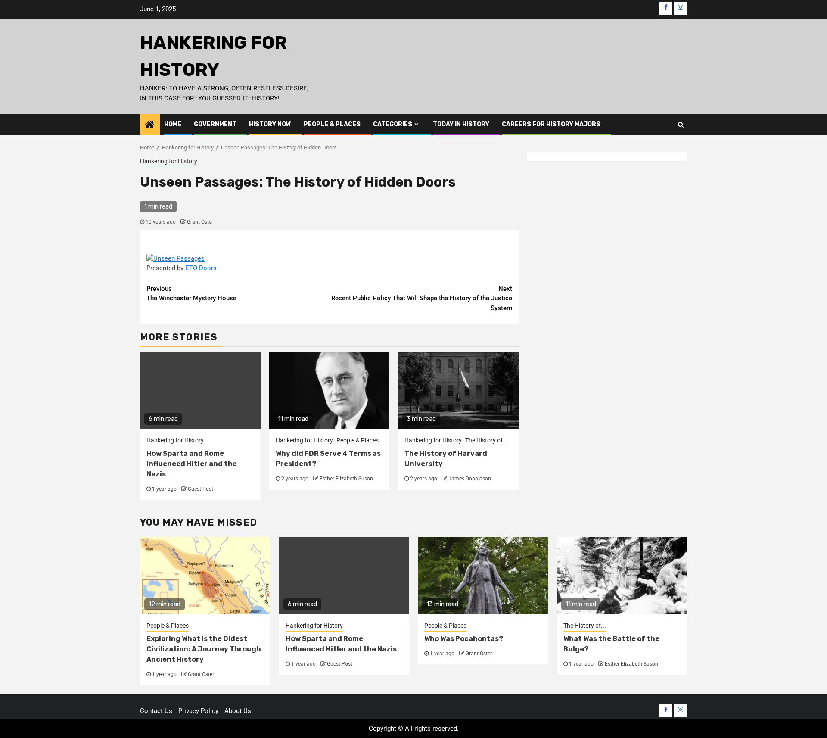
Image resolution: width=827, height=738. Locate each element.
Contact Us (156, 711)
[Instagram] (680, 8)
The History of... (486, 440)
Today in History (461, 124)
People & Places (332, 124)
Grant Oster (200, 222)
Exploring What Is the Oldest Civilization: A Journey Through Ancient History (203, 649)
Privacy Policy (198, 711)
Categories (392, 124)
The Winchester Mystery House (191, 293)
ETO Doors (201, 268)
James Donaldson (469, 479)
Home (172, 124)
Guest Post (200, 489)
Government (215, 124)
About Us (237, 711)
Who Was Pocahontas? (463, 639)
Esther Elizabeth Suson (346, 479)
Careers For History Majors (551, 124)
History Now (270, 124)
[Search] (680, 124)
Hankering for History (168, 161)
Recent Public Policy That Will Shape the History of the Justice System (421, 298)
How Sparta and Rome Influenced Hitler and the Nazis (191, 463)
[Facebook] (665, 8)
